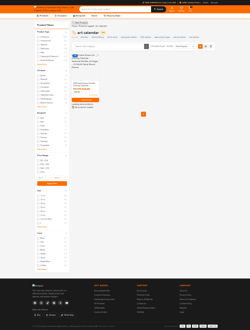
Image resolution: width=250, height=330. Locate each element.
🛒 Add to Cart (85, 100)
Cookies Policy (186, 303)
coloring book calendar (129, 37)
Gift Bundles (99, 308)
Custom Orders (100, 312)
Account (214, 2)
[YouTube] (66, 302)
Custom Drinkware (102, 295)
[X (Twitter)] (60, 302)
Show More (42, 64)
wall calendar (194, 37)
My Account (142, 291)
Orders (205, 2)
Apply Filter (52, 183)
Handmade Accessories (104, 299)
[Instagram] (41, 302)
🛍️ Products (42, 15)
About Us (184, 291)
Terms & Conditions (188, 299)
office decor (84, 37)
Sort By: (170, 46)
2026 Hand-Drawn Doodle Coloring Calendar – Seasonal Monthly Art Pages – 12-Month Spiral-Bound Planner (85, 84)
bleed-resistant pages (162, 37)
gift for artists (112, 37)
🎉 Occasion (61, 15)
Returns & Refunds (145, 299)
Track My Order (143, 295)
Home (74, 26)
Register (183, 308)
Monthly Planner (98, 37)
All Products (99, 303)
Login (182, 312)
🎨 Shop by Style (112, 15)
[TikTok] (47, 302)
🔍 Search (158, 9)
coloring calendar (179, 37)
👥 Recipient (79, 15)
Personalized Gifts (102, 291)
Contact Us (141, 303)
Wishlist (140, 312)
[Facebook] (34, 302)
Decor (94, 15)
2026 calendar (145, 37)
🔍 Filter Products (80, 23)
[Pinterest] (54, 302)
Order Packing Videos (146, 308)
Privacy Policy (185, 295)
